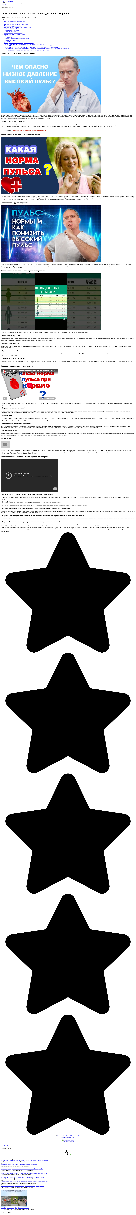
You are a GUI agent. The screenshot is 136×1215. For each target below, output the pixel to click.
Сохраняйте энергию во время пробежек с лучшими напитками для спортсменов (22, 1186)
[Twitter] (70, 1154)
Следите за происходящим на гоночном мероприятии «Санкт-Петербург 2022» (22, 1169)
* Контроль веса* (8, 37)
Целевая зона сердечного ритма (12, 26)
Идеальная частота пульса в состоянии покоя (16, 24)
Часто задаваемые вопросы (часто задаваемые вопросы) (19, 43)
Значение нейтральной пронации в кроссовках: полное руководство (19, 1164)
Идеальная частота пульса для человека (14, 21)
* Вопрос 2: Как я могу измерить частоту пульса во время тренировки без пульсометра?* (28, 45)
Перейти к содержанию (7, 1)
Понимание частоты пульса (11, 23)
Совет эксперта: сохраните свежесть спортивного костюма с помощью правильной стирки (25, 1181)
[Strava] (67, 1154)
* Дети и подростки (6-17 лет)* (12, 28)
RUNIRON (4, 4)
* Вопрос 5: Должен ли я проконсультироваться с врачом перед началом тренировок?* (27, 50)
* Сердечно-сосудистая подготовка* (13, 36)
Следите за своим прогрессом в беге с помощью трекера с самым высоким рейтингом (24, 1173)
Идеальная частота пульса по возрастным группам (17, 27)
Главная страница (5, 9)
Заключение (7, 41)
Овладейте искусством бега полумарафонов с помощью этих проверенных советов (23, 1177)
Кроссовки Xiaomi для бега (68, 1137)
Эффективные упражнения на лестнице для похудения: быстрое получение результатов (24, 1160)
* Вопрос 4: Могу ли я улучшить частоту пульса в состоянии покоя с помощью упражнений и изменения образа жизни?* (36, 48)
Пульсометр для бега (68, 1141)
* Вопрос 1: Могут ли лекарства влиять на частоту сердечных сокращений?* (24, 44)
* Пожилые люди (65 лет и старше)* (13, 33)
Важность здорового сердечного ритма (14, 34)
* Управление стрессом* (10, 40)
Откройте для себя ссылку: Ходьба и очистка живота (15, 1208)
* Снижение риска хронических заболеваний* (16, 38)
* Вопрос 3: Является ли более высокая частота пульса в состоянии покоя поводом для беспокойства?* (31, 47)
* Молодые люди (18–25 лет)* (12, 30)
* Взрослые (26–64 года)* (10, 31)
